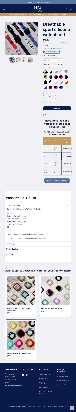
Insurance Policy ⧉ (63, 380)
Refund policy (32, 406)
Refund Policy (43, 387)
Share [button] (47, 115)
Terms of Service (44, 374)
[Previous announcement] (4, 2)
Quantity (45, 93)
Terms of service (52, 406)
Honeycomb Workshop (19, 406)
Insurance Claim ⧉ (63, 385)
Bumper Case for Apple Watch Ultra (19, 353)
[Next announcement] (72, 2)
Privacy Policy (43, 378)
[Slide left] (7, 60)
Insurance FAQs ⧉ (62, 376)
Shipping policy (63, 406)
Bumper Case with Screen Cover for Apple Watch (19, 309)
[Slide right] (36, 60)
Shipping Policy (44, 383)
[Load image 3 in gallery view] (24, 60)
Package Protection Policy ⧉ (45, 393)
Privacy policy (42, 406)
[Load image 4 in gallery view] (30, 60)
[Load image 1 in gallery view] (12, 60)
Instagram (12, 385)
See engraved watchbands (57, 180)
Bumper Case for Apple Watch (51, 308)
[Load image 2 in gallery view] (18, 60)
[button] (4, 9)
